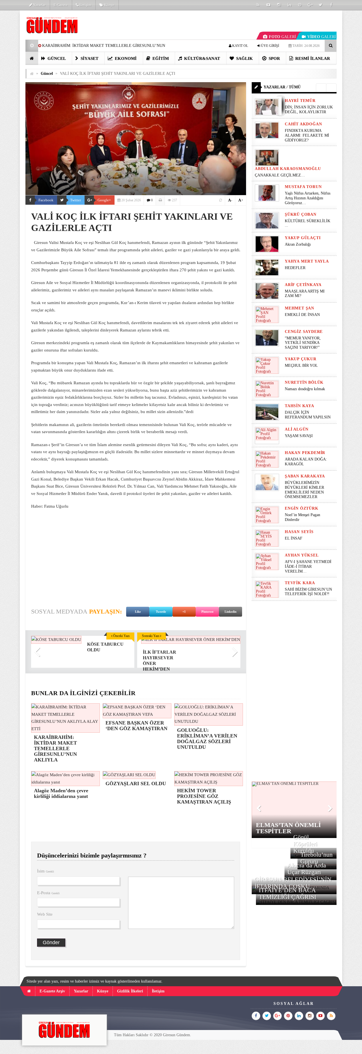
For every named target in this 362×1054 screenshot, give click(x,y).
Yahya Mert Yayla (307, 261)
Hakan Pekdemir (305, 453)
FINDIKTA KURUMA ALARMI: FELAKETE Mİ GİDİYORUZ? (307, 135)
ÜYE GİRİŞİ (269, 46)
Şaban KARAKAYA (305, 476)
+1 (184, 611)
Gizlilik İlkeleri (130, 991)
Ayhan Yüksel (302, 555)
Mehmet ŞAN (299, 308)
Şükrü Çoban (300, 214)
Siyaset (88, 58)
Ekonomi (125, 58)
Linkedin (230, 611)
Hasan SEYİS (299, 532)
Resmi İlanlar (312, 58)
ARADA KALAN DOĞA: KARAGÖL (306, 461)
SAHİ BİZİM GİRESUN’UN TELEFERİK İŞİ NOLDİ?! (308, 591)
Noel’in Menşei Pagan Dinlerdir (302, 517)
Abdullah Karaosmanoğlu (288, 169)
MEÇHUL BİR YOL (302, 365)
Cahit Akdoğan (303, 124)
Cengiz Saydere (304, 331)
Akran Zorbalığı (298, 244)
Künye (108, 5)
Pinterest (207, 611)
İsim (45, 871)
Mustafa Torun (303, 187)
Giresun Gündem (176, 1035)
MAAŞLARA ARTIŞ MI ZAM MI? (305, 293)
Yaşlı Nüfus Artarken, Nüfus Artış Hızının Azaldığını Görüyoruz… (307, 198)
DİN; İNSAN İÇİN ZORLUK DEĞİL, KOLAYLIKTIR (309, 109)
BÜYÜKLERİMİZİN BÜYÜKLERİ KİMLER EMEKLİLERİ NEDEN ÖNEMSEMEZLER (304, 490)
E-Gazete (61, 5)
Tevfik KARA (300, 583)
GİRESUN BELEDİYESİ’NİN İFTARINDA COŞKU (293, 883)
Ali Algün (297, 429)
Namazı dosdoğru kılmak (305, 389)
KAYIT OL (239, 46)
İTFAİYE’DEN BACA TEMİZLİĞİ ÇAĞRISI (287, 893)
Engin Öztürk (301, 508)
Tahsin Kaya (299, 406)
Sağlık (244, 58)
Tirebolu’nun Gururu (316, 858)
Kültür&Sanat (201, 58)
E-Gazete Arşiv (52, 991)
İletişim (85, 5)
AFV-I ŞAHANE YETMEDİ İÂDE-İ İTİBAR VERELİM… (308, 566)
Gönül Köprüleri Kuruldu (305, 843)
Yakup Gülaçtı (302, 238)
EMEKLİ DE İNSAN (302, 315)
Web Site (45, 914)
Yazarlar (39, 5)
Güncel (56, 58)
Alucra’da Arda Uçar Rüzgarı (306, 869)
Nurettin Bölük (304, 382)
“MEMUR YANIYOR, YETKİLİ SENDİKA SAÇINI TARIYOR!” (303, 343)
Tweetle (161, 611)
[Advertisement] (135, 555)
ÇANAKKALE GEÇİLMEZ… (280, 175)
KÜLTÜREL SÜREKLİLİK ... (307, 223)
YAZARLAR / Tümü (282, 87)
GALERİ (282, 37)
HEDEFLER (295, 268)
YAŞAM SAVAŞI (299, 436)
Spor (274, 58)
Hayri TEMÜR (300, 101)
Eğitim (160, 58)
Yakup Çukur (300, 359)
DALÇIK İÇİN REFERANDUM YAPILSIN (308, 414)
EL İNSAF (293, 538)
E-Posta (48, 893)
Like (138, 611)
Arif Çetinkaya (303, 285)
